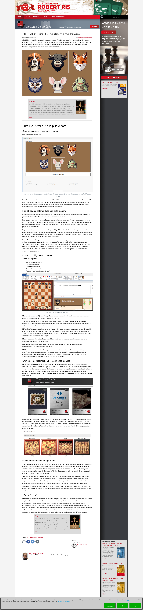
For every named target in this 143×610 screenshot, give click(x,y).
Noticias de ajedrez (38, 26)
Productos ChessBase (37, 537)
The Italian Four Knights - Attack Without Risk (112, 544)
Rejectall (122, 605)
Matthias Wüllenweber (36, 553)
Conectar (116, 17)
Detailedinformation (110, 605)
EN (76, 27)
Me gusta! (81, 37)
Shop (19, 16)
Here (128, 600)
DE (74, 27)
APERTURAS (37, 16)
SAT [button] (45, 16)
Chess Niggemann (82, 544)
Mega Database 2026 (110, 82)
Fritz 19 (32, 101)
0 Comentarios (88, 37)
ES (78, 27)
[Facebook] (28, 541)
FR (80, 27)
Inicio (28, 16)
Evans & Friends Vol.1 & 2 (112, 563)
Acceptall (135, 605)
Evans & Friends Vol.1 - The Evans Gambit (112, 579)
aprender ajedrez (58, 16)
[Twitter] (33, 541)
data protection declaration (64, 601)
